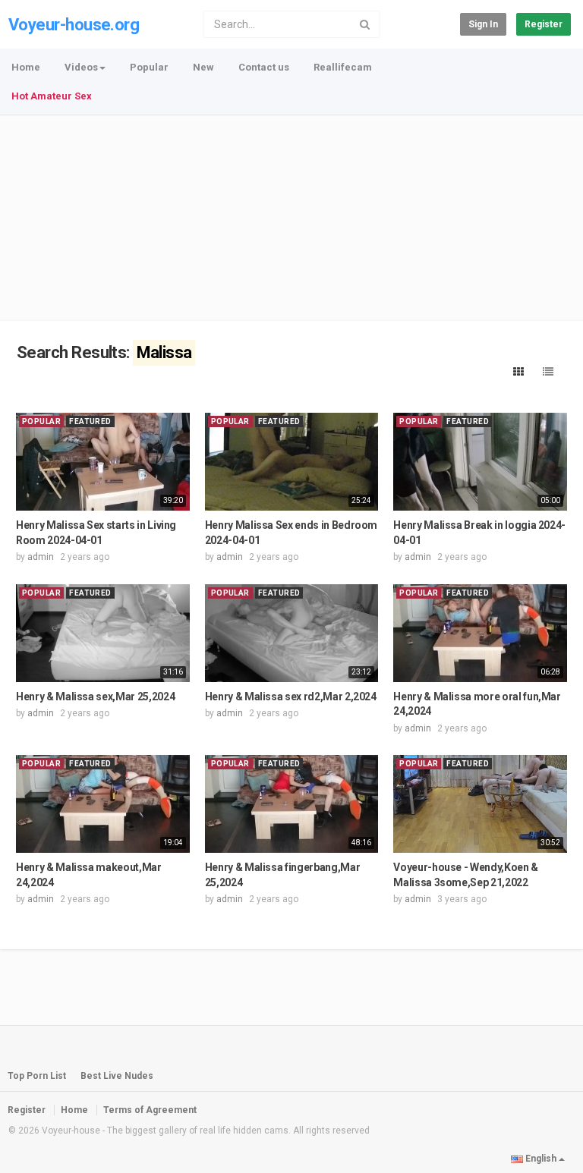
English (541, 1158)
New (203, 67)
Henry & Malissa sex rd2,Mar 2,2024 (291, 696)
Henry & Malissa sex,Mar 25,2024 (95, 696)
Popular (149, 67)
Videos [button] (81, 67)
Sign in (483, 24)
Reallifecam (343, 67)
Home (25, 67)
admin (40, 557)
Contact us (263, 67)
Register (544, 24)
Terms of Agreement (150, 1110)
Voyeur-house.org (73, 24)
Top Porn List (37, 1076)
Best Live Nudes (116, 1076)
